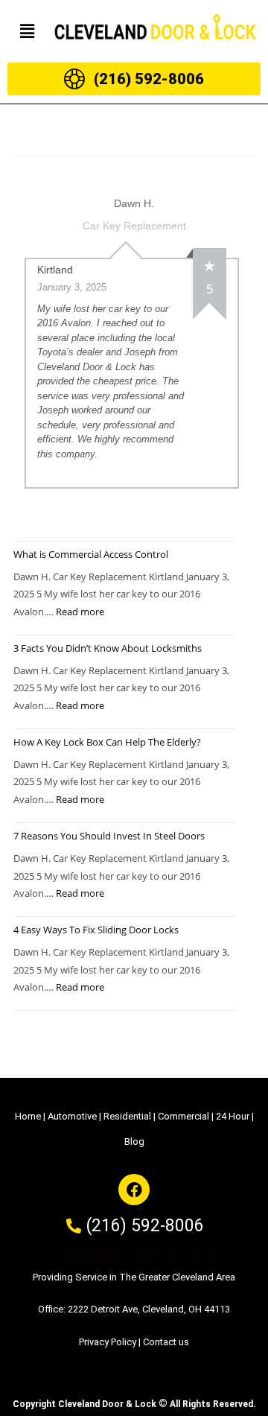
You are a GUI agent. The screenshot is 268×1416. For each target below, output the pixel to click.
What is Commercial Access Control (90, 554)
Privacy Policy (107, 1341)
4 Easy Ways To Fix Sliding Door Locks (96, 929)
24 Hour (232, 1116)
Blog (134, 1141)
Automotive (72, 1116)
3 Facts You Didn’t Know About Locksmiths (107, 648)
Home (28, 1116)
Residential (127, 1116)
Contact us (166, 1341)
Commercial (183, 1116)
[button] (26, 31)
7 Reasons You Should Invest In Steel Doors (109, 835)
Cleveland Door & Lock (134, 1254)
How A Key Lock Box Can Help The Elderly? (107, 742)
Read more (80, 611)
